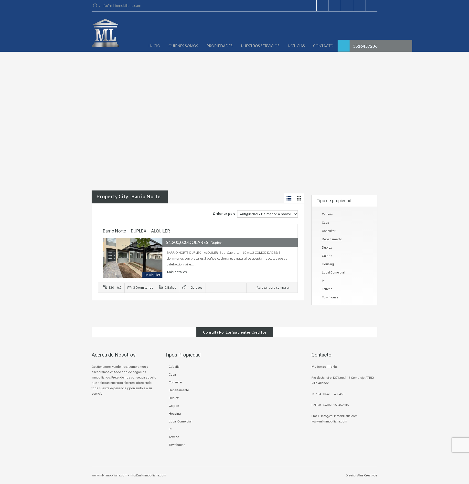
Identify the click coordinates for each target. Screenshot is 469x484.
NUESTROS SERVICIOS (260, 45)
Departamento (332, 239)
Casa (325, 222)
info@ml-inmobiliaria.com (121, 5)
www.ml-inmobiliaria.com (329, 421)
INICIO (154, 45)
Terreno (327, 289)
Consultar (328, 231)
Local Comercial (333, 272)
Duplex (327, 247)
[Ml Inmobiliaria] (105, 35)
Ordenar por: (224, 213)
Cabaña (327, 214)
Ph (323, 281)
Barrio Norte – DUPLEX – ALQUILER (136, 230)
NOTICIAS (296, 45)
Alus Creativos (367, 475)
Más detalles (177, 272)
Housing (328, 264)
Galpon (327, 256)
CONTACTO (323, 45)
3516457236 (365, 46)
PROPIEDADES (219, 45)
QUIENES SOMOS (183, 45)
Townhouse (330, 297)
